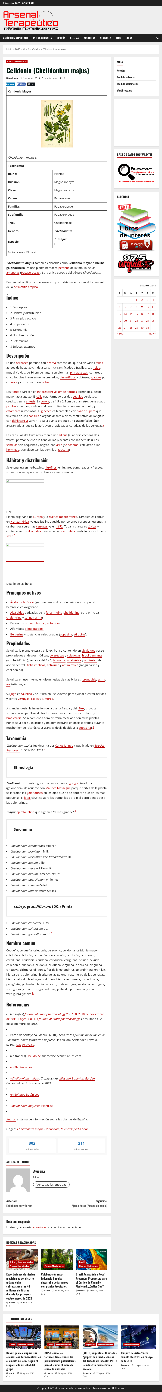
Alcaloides (17, 612)
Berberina (16, 634)
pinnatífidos (68, 377)
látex (81, 708)
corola (45, 401)
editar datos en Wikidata (22, 252)
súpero (90, 411)
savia (9, 536)
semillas (11, 445)
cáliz (39, 396)
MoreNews (99, 1388)
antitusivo (90, 660)
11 (153, 307)
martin (12, 1302)
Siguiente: (89, 1203)
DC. (56, 906)
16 (142, 314)
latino (30, 812)
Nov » (152, 333)
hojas (96, 367)
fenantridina (54, 612)
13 (125, 314)
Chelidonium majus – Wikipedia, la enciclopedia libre (52, 1129)
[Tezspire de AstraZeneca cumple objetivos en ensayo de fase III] (138, 1337)
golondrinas (35, 793)
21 (131, 320)
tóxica (92, 526)
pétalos (11, 406)
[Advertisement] (139, 122)
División (14, 182)
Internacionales (42, 38)
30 (142, 327)
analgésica (74, 660)
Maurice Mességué (58, 788)
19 (119, 320)
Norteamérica (19, 521)
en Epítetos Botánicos (24, 1094)
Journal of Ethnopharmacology (59, 1019)
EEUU (118, 38)
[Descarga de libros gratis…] (136, 227)
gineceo (46, 411)
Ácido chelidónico (22, 602)
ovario (81, 411)
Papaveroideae (64, 214)
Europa (38, 517)
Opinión (61, 38)
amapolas (12, 272)
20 (125, 320)
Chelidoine (34, 1056)
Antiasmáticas (36, 665)
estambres (13, 411)
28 (131, 327)
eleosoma (71, 445)
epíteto (21, 812)
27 (125, 327)
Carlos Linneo (64, 745)
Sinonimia (23, 829)
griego (73, 783)
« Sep (120, 333)
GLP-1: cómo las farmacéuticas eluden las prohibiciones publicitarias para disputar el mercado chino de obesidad (60, 1361)
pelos (45, 382)
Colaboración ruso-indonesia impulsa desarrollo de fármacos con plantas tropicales (54, 1280)
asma (101, 679)
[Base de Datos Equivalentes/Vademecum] (136, 173)
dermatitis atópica (26, 287)
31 (147, 327)
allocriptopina (34, 629)
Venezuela (105, 38)
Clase (12, 190)
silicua (63, 435)
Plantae (59, 174)
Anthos (11, 1119)
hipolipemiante (92, 655)
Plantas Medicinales (17, 61)
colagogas (74, 655)
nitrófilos (51, 467)
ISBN (18, 1044)
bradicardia (14, 718)
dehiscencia (20, 421)
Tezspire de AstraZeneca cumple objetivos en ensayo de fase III (137, 1357)
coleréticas (57, 655)
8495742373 (28, 1044)
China (129, 38)
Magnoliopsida (64, 190)
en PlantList (31, 1106)
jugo (13, 694)
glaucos (96, 377)
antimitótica (70, 665)
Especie (13, 241)
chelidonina (71, 612)
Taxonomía (16, 166)
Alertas (74, 38)
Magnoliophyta (64, 182)
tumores (47, 699)
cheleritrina (14, 617)
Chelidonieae (63, 223)
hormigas (12, 449)
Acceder (121, 70)
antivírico (53, 665)
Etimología (23, 767)
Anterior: (19, 1203)
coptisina (66, 634)
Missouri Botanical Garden (77, 1078)
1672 (59, 526)
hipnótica (59, 660)
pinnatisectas (79, 372)
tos (8, 684)
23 (142, 320)
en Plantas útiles (21, 1067)
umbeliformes (67, 392)
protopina (52, 623)
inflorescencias (47, 392)
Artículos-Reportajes (15, 38)
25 (153, 320)
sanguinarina (33, 617)
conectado (39, 1227)
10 (147, 307)
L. (55, 244)
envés (13, 382)
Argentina (89, 38)
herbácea (22, 363)
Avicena (13, 78)
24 (147, 320)
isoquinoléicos (34, 623)
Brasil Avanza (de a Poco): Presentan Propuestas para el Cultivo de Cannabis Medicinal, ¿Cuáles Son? (91, 1280)
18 (153, 314)
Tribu (12, 223)
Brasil (82, 1262)
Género (13, 231)
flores (15, 392)
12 (119, 314)
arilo (59, 445)
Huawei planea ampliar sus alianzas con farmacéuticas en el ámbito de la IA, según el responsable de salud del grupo (23, 1361)
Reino (12, 174)
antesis (30, 401)
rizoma (51, 363)
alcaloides (34, 531)
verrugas (42, 526)
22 (136, 320)
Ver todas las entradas (51, 1184)
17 (147, 314)
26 (119, 327)
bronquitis (89, 679)
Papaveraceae (63, 206)
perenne (63, 268)
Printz (67, 906)
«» (24, 1078)
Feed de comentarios (127, 84)
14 (131, 314)
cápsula (34, 416)
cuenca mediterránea (63, 517)
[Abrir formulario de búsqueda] (157, 38)
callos (35, 699)
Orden (12, 198)
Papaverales (62, 198)
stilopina (79, 634)
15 (136, 314)
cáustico (26, 694)
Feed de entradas (126, 77)
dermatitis (68, 531)
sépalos (78, 396)
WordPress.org (124, 90)
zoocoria (63, 449)
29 (136, 327)
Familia (13, 206)
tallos (99, 363)
